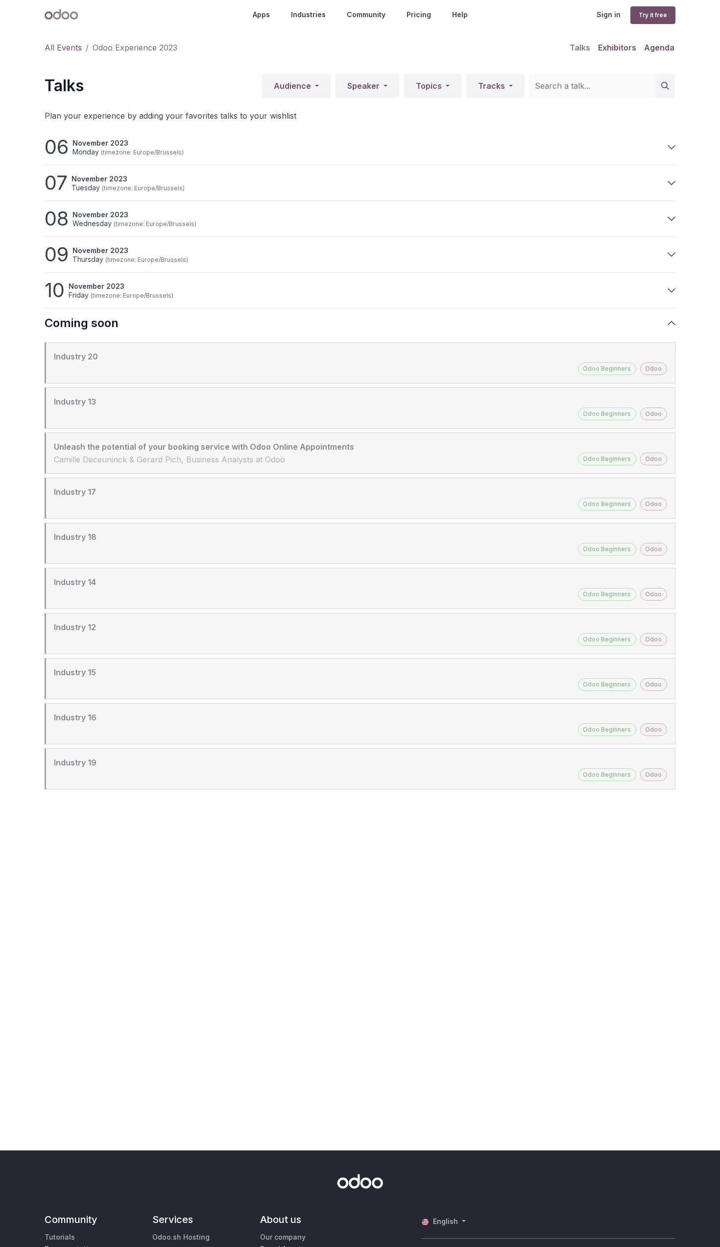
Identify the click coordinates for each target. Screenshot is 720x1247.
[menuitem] (580, 47)
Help (460, 14)
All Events (63, 47)
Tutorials (60, 1237)
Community (366, 14)
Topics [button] (430, 86)
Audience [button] (293, 86)
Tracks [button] (492, 86)
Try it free (653, 15)
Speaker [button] (364, 86)
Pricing (419, 14)
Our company (283, 1237)
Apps (261, 14)
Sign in (609, 14)
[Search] (665, 86)
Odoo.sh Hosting (181, 1237)
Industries (308, 14)
